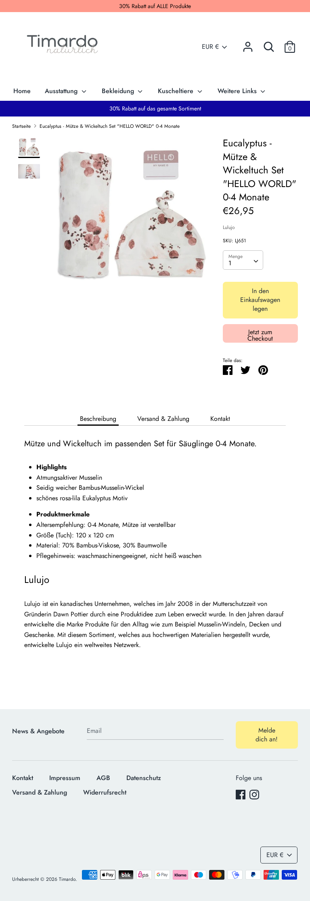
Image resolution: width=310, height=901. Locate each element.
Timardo (67, 879)
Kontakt (220, 418)
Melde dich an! (267, 735)
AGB (103, 777)
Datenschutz (143, 777)
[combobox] (243, 260)
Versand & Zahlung (163, 418)
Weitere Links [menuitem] (238, 91)
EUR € (210, 46)
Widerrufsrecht (104, 792)
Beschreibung (98, 418)
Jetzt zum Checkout (260, 334)
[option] (131, 218)
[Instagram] (254, 794)
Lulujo (229, 227)
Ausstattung (62, 91)
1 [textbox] (229, 263)
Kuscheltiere (176, 91)
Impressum (64, 777)
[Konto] (248, 43)
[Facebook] (240, 794)
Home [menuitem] (22, 91)
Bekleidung (119, 91)
